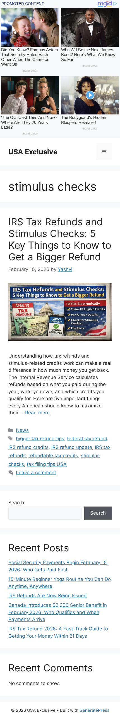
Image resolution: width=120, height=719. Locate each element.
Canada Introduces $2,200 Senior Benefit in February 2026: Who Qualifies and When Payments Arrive (57, 612)
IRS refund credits (28, 447)
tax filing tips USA (47, 464)
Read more (37, 412)
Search (16, 502)
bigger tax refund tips (40, 438)
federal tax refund (87, 438)
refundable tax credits (53, 455)
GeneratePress (94, 710)
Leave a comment (36, 472)
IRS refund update (71, 447)
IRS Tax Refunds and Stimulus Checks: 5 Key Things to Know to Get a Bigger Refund (59, 239)
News (22, 430)
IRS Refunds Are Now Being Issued (47, 595)
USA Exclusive (32, 152)
